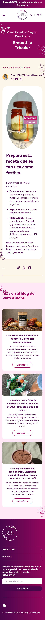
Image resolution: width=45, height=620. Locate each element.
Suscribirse (22, 588)
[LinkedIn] (16, 79)
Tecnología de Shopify (30, 613)
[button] (3, 15)
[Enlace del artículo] (22, 340)
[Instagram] (21, 79)
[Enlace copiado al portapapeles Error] (18, 267)
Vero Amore (14, 613)
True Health (7, 68)
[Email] (12, 79)
